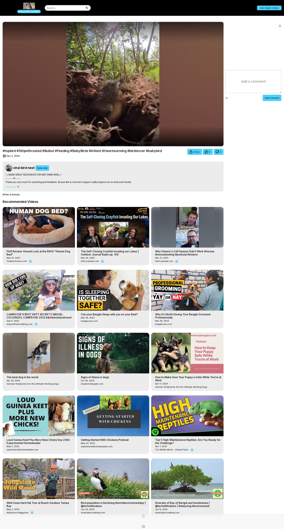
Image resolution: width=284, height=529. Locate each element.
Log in (247, 7)
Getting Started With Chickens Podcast (105, 439)
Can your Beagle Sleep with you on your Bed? (109, 314)
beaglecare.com (89, 321)
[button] (194, 152)
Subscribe (42, 168)
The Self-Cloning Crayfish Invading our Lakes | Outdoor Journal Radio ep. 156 (110, 253)
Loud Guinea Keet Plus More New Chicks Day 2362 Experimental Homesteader (38, 441)
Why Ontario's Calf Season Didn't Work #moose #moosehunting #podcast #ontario (184, 253)
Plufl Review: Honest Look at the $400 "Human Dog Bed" (38, 253)
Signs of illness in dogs (95, 377)
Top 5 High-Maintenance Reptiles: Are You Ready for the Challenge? (188, 441)
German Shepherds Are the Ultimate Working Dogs (33, 383)
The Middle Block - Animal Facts (172, 449)
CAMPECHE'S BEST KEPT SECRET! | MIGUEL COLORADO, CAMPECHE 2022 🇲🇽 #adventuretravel (39, 316)
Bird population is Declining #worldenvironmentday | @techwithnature (113, 504)
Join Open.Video (269, 8)
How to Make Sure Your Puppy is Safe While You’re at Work (188, 379)
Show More (10, 187)
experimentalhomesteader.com (22, 449)
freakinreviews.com (17, 261)
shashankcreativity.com (93, 512)
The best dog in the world (22, 377)
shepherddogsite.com (92, 383)
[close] (143, 516)
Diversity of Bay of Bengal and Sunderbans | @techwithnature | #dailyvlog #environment (182, 504)
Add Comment (272, 98)
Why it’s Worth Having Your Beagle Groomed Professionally (182, 316)
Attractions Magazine (18, 512)
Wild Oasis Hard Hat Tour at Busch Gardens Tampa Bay (38, 504)
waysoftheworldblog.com (20, 324)
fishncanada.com (90, 261)
